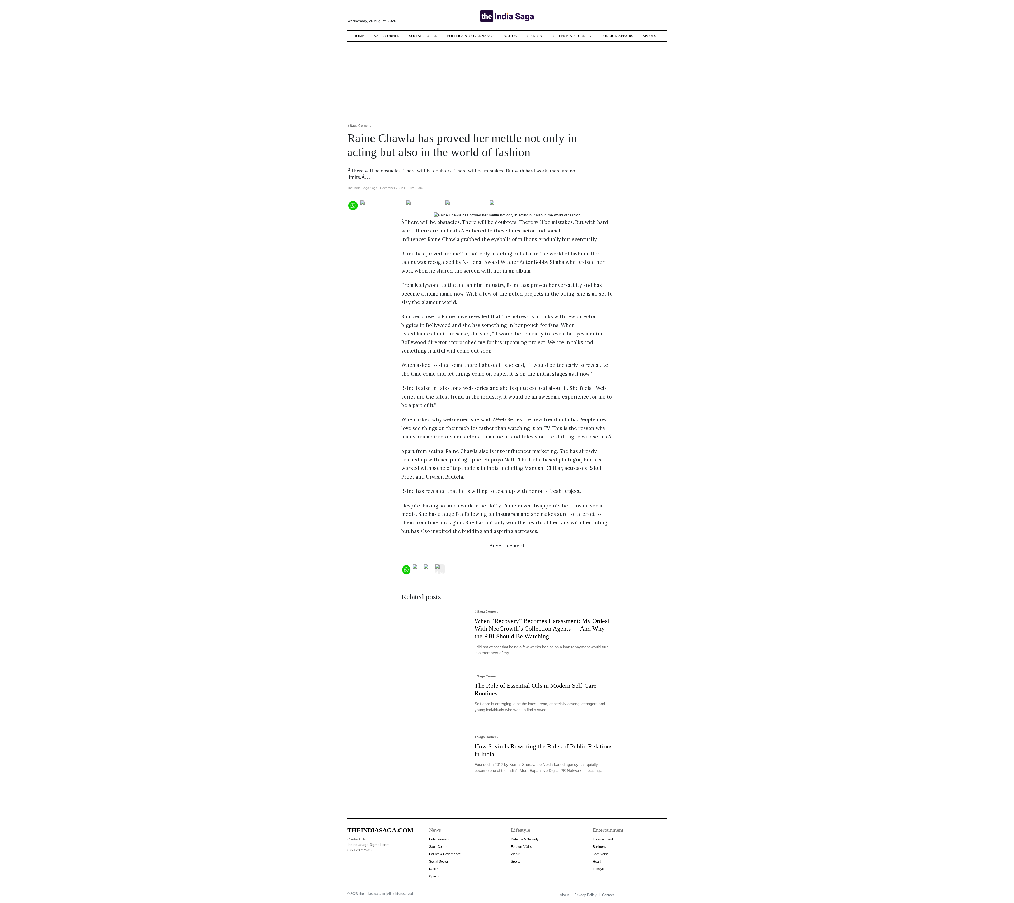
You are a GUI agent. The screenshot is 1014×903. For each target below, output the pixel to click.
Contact (608, 895)
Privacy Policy (585, 895)
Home (359, 36)
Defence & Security (572, 36)
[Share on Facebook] (382, 204)
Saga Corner (387, 36)
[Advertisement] (507, 79)
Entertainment (439, 839)
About (564, 895)
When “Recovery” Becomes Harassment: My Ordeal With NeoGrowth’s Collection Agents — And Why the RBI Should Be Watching (542, 628)
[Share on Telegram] (466, 204)
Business (599, 847)
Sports (649, 36)
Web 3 (515, 854)
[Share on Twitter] (424, 204)
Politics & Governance (470, 36)
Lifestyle (599, 869)
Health (597, 861)
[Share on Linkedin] (510, 204)
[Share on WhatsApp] (352, 204)
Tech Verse (601, 854)
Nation (510, 36)
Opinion (534, 36)
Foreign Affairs (617, 36)
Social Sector (423, 36)
